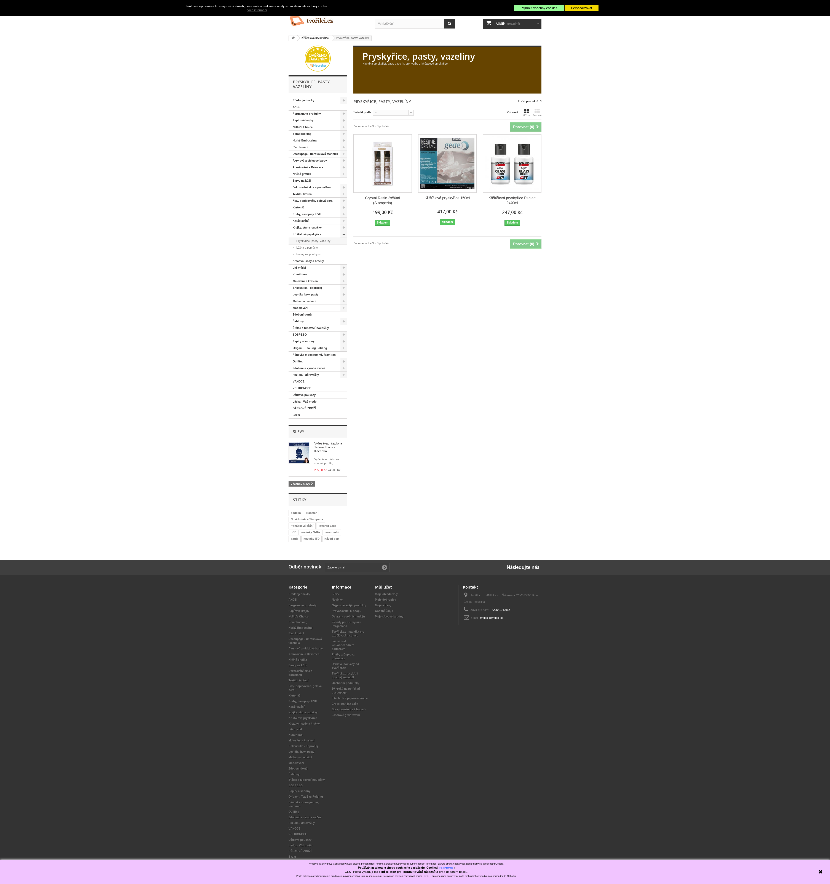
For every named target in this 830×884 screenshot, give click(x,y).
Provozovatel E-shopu (346, 611)
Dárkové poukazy (304, 395)
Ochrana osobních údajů (348, 616)
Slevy (298, 431)
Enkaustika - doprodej (307, 287)
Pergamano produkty (307, 113)
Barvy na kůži (302, 180)
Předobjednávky (303, 100)
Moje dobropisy (385, 599)
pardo (294, 538)
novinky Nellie (310, 532)
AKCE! (297, 107)
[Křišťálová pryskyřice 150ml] (447, 163)
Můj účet (383, 587)
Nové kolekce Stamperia (307, 519)
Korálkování (301, 220)
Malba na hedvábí (304, 301)
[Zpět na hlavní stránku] (293, 38)
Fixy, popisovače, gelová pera (312, 200)
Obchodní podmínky (345, 683)
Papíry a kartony (303, 341)
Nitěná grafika (302, 174)
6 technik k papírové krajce (350, 698)
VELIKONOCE (302, 388)
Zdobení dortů (302, 314)
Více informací (257, 10)
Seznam (537, 115)
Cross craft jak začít (345, 703)
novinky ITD (311, 538)
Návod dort (331, 538)
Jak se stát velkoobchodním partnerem (343, 645)
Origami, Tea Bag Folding (310, 348)
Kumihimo (300, 274)
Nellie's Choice (303, 127)
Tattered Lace (327, 525)
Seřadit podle (362, 112)
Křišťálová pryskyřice (307, 234)
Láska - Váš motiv (304, 401)
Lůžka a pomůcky (307, 247)
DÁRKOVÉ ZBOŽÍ (304, 408)
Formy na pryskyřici (308, 254)
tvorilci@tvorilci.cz (491, 617)
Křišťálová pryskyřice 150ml (447, 198)
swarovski (332, 532)
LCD (293, 532)
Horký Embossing (305, 140)
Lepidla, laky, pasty (305, 294)
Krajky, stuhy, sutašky (307, 227)
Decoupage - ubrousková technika (315, 154)
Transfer (311, 512)
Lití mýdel (299, 267)
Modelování (300, 307)
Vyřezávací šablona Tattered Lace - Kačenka (328, 447)
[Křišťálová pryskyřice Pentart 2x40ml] (512, 163)
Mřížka (526, 115)
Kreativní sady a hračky (308, 261)
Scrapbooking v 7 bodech (349, 709)
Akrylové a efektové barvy (310, 160)
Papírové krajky (303, 120)
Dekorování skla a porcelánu (312, 187)
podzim (296, 512)
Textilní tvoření (303, 194)
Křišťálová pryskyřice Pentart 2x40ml (512, 200)
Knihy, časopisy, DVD (307, 214)
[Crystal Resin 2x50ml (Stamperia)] (383, 163)
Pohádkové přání (302, 525)
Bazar (296, 415)
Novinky (337, 599)
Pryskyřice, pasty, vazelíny (312, 241)
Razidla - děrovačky (306, 374)
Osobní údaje (384, 611)
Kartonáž (299, 207)
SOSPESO (300, 334)
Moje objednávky (386, 594)
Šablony (298, 321)
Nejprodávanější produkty (349, 605)
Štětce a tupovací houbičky (311, 328)
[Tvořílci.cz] (329, 19)
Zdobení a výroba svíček (309, 368)
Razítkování (300, 147)
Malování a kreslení (306, 281)
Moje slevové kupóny (389, 616)
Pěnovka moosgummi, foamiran (314, 354)
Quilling (298, 361)
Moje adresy (383, 605)
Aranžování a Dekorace (308, 167)
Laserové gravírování (346, 715)
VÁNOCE (299, 381)
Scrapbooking (302, 133)
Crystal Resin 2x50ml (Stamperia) (382, 200)
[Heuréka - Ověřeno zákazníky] (318, 58)
